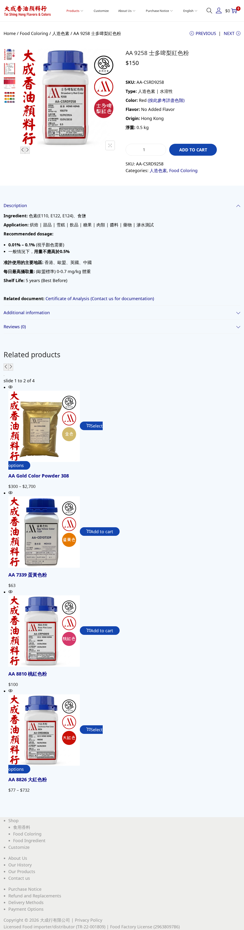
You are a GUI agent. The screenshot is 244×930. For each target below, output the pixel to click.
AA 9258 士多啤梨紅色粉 (157, 53)
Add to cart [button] (102, 531)
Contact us (19, 878)
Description (15, 205)
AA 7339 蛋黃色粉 (27, 575)
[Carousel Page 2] (4, 375)
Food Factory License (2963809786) (145, 927)
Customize (19, 847)
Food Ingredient (29, 840)
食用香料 (21, 827)
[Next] (27, 150)
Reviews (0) (15, 326)
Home (10, 33)
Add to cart (193, 150)
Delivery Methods (26, 902)
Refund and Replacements (34, 896)
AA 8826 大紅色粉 (27, 779)
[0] (234, 11)
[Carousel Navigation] (122, 367)
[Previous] (22, 150)
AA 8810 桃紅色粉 (27, 674)
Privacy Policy (88, 920)
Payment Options (26, 909)
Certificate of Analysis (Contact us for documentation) (100, 298)
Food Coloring (34, 33)
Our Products (21, 871)
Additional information (27, 312)
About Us (17, 858)
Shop (13, 820)
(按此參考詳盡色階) (166, 100)
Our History (20, 865)
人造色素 (60, 33)
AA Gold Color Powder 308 (38, 475)
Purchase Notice (24, 889)
